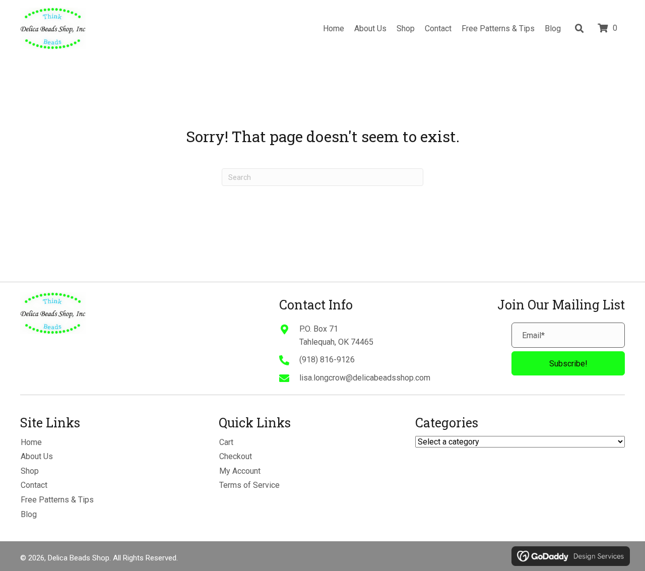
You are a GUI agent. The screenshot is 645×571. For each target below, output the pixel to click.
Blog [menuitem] (29, 514)
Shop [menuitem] (30, 471)
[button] (568, 363)
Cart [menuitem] (226, 442)
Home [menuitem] (31, 442)
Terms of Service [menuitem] (249, 485)
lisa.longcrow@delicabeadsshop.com (364, 378)
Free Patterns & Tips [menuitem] (57, 499)
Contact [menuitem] (34, 485)
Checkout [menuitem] (235, 456)
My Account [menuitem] (240, 471)
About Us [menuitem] (37, 456)
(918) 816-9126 (327, 359)
